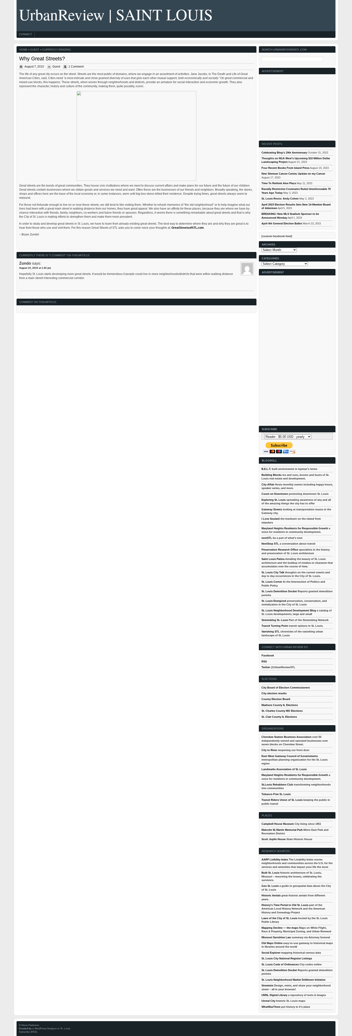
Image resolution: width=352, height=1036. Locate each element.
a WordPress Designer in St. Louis (51, 1028)
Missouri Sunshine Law (276, 937)
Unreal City (268, 1000)
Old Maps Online (272, 943)
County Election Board (275, 699)
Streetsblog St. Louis (274, 620)
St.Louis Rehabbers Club (277, 784)
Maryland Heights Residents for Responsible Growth (294, 528)
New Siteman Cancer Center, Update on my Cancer (293, 173)
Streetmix (267, 985)
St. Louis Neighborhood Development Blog (288, 610)
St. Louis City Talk (272, 572)
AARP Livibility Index (274, 859)
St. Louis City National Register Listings (286, 958)
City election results (274, 693)
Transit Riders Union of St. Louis (282, 799)
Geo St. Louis (270, 885)
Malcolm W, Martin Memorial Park (282, 829)
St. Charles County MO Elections (282, 710)
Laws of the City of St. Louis (279, 918)
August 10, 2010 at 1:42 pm (35, 268)
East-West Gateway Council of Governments (289, 756)
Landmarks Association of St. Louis (284, 769)
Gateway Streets (271, 509)
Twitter (265, 667)
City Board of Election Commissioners (285, 687)
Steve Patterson (30, 1025)
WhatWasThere (270, 1006)
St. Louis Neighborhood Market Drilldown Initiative (293, 979)
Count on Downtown (274, 493)
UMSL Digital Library (274, 995)
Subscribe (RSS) (28, 1031)
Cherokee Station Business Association (286, 736)
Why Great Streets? (42, 59)
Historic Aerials (271, 895)
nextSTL (266, 537)
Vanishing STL (270, 631)
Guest (34, 49)
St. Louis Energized (273, 600)
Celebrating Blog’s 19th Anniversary (284, 152)
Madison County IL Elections (279, 705)
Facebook (267, 655)
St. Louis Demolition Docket (279, 591)
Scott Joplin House (273, 839)
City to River (269, 750)
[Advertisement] (297, 104)
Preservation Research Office (279, 549)
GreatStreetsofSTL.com (187, 227)
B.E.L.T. (266, 468)
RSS (264, 661)
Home (23, 49)
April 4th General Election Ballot (281, 223)
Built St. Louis (270, 872)
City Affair (267, 484)
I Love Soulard (270, 518)
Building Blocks (271, 474)
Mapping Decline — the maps (279, 927)
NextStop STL (270, 543)
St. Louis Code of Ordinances (280, 964)
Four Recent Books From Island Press (285, 167)
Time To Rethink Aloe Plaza (278, 183)
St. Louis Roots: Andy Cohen (280, 198)
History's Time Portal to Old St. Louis (284, 905)
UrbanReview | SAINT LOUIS (116, 14)
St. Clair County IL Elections (279, 716)
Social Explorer (270, 952)
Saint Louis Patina (272, 559)
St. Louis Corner (271, 581)
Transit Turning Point (274, 625)
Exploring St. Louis (273, 499)
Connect (25, 34)
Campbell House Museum (277, 823)
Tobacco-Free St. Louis (276, 794)
